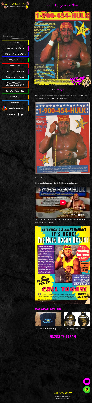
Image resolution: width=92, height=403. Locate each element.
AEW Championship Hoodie (74, 329)
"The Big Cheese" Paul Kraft (65, 90)
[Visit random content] (86, 389)
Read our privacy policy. (63, 398)
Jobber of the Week (15, 71)
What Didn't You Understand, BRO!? (15, 84)
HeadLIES (15, 65)
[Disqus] (62, 362)
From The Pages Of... (15, 91)
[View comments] (86, 381)
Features (15, 102)
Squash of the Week (15, 77)
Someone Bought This (15, 48)
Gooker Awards (16, 108)
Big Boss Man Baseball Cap (46, 329)
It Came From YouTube (15, 54)
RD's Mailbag (15, 60)
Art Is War (15, 96)
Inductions (15, 42)
